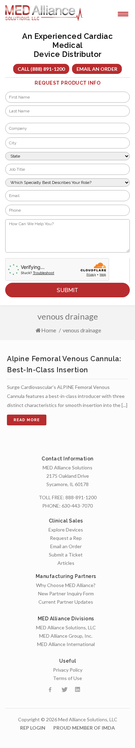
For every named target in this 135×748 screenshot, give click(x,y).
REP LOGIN (32, 728)
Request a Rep (66, 538)
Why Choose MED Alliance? (66, 585)
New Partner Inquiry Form (66, 593)
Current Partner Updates (65, 602)
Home (48, 330)
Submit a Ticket (66, 555)
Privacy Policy (67, 670)
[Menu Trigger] (123, 13)
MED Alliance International (66, 644)
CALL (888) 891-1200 (41, 69)
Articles (65, 563)
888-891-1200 (81, 497)
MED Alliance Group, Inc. (65, 636)
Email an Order (96, 69)
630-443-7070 (77, 506)
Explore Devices (65, 530)
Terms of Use (67, 678)
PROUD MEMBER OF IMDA (84, 728)
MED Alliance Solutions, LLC (66, 627)
